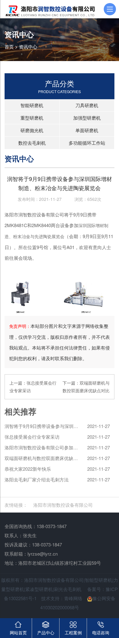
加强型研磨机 (87, 117)
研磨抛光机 (31, 130)
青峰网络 (73, 598)
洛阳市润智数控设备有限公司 (63, 505)
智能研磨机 (31, 105)
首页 (9, 46)
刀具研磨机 (86, 105)
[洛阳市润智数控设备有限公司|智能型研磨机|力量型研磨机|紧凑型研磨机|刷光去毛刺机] (50, 9)
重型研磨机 (31, 117)
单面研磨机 (86, 130)
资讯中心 (28, 46)
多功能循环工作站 (87, 143)
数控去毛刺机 (32, 143)
